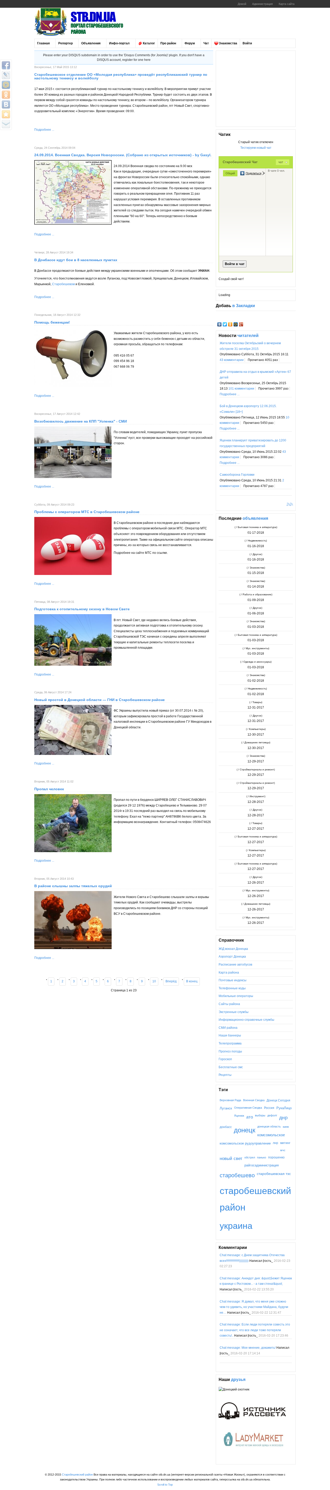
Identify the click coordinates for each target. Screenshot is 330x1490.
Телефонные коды (232, 988)
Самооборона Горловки (237, 474)
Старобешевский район (77, 1474)
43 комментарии (232, 360)
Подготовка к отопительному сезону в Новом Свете (82, 609)
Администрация (262, 3)
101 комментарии (241, 388)
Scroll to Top (165, 1484)
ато (249, 1116)
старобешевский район (255, 1199)
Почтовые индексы (232, 980)
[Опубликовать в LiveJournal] (6, 75)
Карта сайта (286, 3)
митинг (285, 1143)
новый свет (231, 1158)
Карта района (229, 972)
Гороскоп (225, 1059)
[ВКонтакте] (219, 324)
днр (283, 1117)
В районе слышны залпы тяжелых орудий (73, 886)
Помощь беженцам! (52, 322)
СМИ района (228, 1028)
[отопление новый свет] (73, 664)
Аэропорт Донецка (232, 956)
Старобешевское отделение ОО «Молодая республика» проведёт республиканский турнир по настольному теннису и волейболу (120, 76)
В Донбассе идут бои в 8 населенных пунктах (75, 260)
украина (236, 1226)
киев (286, 1126)
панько (261, 1157)
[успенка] (73, 477)
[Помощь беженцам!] (73, 386)
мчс (282, 1150)
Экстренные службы (234, 1012)
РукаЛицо (284, 1108)
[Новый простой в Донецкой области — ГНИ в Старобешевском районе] (73, 754)
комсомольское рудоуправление (245, 1143)
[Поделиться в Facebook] (6, 65)
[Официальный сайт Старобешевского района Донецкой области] (85, 22)
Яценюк (239, 1115)
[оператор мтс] (73, 574)
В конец (191, 981)
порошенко (276, 1157)
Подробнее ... (44, 129)
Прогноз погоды (230, 1051)
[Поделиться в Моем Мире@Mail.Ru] (6, 85)
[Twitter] (225, 324)
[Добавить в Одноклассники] (6, 94)
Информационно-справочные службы (246, 1020)
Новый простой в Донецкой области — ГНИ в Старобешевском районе (99, 700)
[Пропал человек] (73, 851)
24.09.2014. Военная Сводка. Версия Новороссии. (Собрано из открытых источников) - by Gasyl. (122, 155)
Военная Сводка (254, 1100)
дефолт (272, 1115)
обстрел (249, 1157)
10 (154, 981)
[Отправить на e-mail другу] (6, 124)
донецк (244, 1130)
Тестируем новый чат (255, 148)
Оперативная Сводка (248, 1107)
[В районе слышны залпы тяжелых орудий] (73, 948)
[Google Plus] (241, 324)
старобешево (237, 1175)
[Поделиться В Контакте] (6, 104)
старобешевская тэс (274, 1174)
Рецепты (225, 1075)
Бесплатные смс (231, 1067)
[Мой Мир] (235, 324)
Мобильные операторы (236, 996)
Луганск (226, 1108)
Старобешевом (63, 284)
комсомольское (271, 1135)
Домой (242, 3)
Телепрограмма (230, 1043)
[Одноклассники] (230, 324)
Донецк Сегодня (278, 1100)
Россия (269, 1107)
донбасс (226, 1127)
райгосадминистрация (261, 1165)
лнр (275, 1143)
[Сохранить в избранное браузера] (6, 114)
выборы (260, 1115)
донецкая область (269, 1126)
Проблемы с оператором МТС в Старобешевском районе (86, 512)
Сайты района (229, 1004)
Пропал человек (49, 789)
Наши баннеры (230, 1035)
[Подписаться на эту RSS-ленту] (289, 505)
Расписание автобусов (235, 964)
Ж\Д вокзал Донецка (233, 949)
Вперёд (171, 981)
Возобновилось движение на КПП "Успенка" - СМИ (80, 421)
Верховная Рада (230, 1100)
